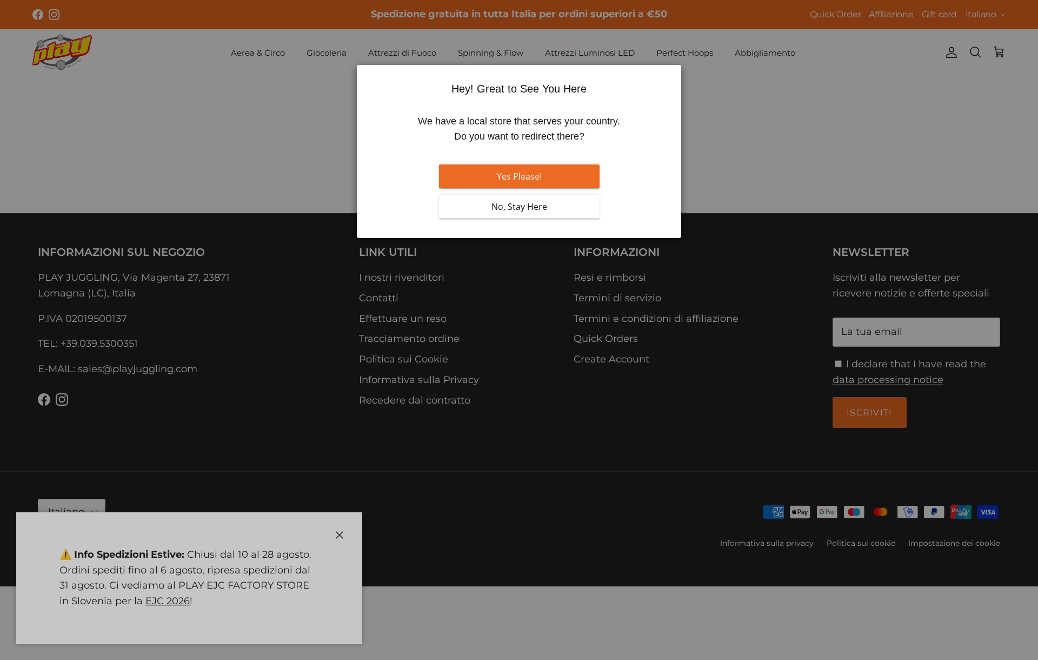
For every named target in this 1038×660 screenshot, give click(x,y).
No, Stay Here (519, 207)
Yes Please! (519, 176)
